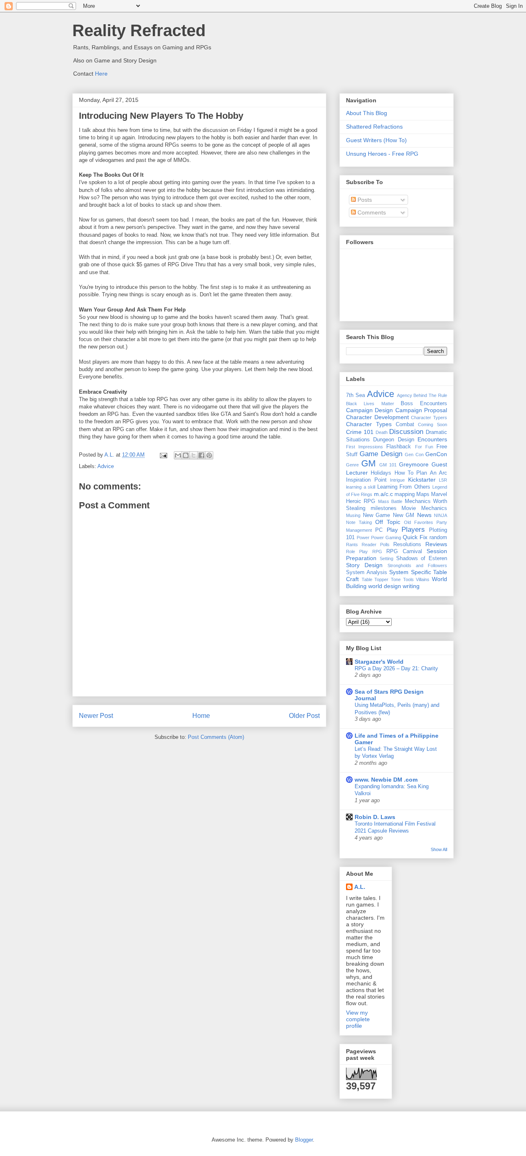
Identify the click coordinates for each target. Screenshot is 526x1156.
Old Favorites (418, 522)
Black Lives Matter (370, 403)
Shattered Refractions (374, 126)
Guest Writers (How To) (376, 140)
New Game (376, 515)
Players (413, 529)
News (424, 515)
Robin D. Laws (375, 817)
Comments (371, 212)
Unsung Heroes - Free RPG (382, 153)
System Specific (410, 572)
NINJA (440, 515)
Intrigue (397, 480)
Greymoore (414, 464)
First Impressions (364, 446)
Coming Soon (432, 424)
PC (379, 530)
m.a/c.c (383, 494)
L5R (443, 480)
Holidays (381, 473)
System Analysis (366, 572)
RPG (377, 551)
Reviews (436, 544)
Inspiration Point (366, 480)
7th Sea (355, 395)
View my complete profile (358, 1019)
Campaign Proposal (421, 410)
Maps (422, 494)
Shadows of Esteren (422, 558)
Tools (408, 579)
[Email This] (178, 455)
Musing (353, 515)
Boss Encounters (424, 403)
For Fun (424, 446)
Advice (105, 466)
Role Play (357, 551)
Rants (352, 544)
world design (384, 586)
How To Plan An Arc (420, 473)
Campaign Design (369, 410)
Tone (396, 579)
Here (101, 73)
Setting (386, 558)
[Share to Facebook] (201, 455)
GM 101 (388, 464)
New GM (404, 515)
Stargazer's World (379, 661)
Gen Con (414, 454)
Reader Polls (376, 544)
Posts (364, 199)
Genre (352, 464)
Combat (405, 424)
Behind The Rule (430, 395)
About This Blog (366, 113)
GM (368, 463)
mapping (404, 494)
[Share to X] (193, 455)
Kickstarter (422, 479)
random (438, 537)
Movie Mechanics (424, 508)
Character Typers (429, 417)
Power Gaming (386, 537)
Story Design (364, 565)
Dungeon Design (393, 440)
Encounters (432, 439)
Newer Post (96, 715)
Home (201, 715)
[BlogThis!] (186, 455)
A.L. (359, 887)
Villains (422, 579)
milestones (384, 508)
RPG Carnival (404, 551)
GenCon (436, 454)
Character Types (369, 424)
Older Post (304, 715)
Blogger (304, 1140)
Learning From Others (403, 487)
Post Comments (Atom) (216, 737)
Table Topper (375, 579)
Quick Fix (415, 537)
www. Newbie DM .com (386, 779)
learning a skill (360, 487)
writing (411, 586)
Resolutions (407, 544)
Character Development (377, 417)
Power (363, 537)
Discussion (406, 432)
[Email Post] (163, 455)
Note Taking (359, 522)
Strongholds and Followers (417, 565)
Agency (404, 395)
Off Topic (387, 522)
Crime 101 (360, 432)
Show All (439, 849)
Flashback (398, 447)
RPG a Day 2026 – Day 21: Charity (396, 668)
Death (382, 432)
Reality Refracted (138, 30)
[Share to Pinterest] (209, 455)
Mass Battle (390, 501)
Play (392, 529)
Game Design (381, 454)
